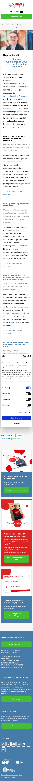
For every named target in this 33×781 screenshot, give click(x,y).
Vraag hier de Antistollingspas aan (16, 615)
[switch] (28, 393)
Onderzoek (15, 24)
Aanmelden (16, 699)
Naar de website (16, 418)
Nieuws (9, 24)
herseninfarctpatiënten (11, 313)
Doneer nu (16, 726)
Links (20, 775)
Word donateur (16, 16)
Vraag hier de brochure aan (16, 490)
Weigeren (16, 423)
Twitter (19, 435)
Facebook (10, 435)
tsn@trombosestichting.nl (9, 663)
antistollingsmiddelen (22, 184)
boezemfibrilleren (14, 230)
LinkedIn (5, 438)
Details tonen (23, 412)
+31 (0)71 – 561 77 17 (17, 644)
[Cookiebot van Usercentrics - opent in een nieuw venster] (23, 356)
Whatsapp (15, 438)
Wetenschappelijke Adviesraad (15, 96)
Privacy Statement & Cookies (9, 775)
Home (3, 24)
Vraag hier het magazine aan (16, 559)
